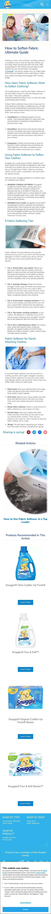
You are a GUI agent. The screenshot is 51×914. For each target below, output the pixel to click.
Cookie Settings (25, 903)
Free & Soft (6, 840)
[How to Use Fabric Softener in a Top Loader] (25, 486)
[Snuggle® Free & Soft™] (25, 642)
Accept (25, 909)
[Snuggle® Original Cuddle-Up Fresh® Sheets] (25, 709)
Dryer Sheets (7, 823)
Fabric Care (31, 821)
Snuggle (10, 71)
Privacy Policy (40, 873)
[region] (25, 888)
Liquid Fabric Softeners (11, 821)
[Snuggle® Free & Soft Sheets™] (25, 776)
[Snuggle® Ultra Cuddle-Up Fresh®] (25, 575)
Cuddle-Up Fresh (9, 837)
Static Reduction (33, 823)
